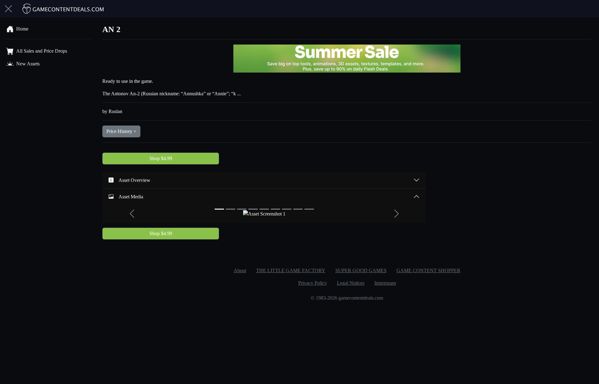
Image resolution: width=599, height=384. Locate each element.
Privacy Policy (312, 283)
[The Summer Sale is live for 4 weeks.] (346, 58)
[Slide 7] (286, 209)
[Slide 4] (253, 209)
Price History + (121, 131)
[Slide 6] (275, 209)
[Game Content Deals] (63, 8)
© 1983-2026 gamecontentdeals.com (347, 298)
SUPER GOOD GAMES (361, 270)
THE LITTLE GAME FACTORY (290, 270)
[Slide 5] (264, 209)
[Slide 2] (230, 209)
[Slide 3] (241, 209)
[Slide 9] (309, 209)
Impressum (385, 283)
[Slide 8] (298, 209)
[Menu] (8, 8)
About (240, 270)
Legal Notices (350, 283)
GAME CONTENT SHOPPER (428, 270)
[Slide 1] (219, 209)
